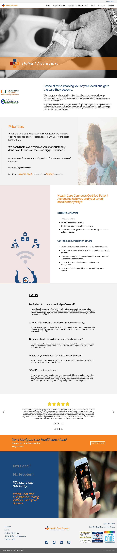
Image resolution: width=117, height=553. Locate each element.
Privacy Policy (10, 539)
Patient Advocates (59, 5)
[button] (3, 412)
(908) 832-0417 (110, 1)
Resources (101, 5)
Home (48, 5)
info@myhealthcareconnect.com (102, 527)
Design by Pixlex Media (108, 550)
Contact (111, 5)
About (93, 5)
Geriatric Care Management (78, 5)
